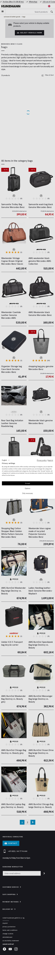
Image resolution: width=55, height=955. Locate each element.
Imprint (50, 460)
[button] (6, 460)
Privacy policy (42, 460)
